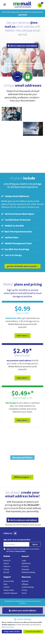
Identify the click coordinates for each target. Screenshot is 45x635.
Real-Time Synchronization (18, 231)
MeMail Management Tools (18, 243)
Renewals (25, 569)
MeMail (11, 601)
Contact (6, 587)
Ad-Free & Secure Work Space (19, 213)
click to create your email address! (23, 46)
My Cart (6, 572)
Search (6, 563)
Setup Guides (8, 590)
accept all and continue (33, 631)
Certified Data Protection (17, 219)
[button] (40, 5)
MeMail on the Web (14, 225)
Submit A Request (10, 593)
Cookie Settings (28, 587)
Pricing (6, 569)
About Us (6, 560)
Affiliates (25, 584)
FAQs (5, 584)
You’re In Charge (13, 255)
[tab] (22, 196)
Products (25, 566)
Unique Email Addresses (16, 196)
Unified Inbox (11, 237)
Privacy (24, 590)
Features (6, 566)
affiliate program (22, 477)
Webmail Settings (28, 572)
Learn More (22, 335)
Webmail (25, 581)
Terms (24, 593)
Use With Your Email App (16, 249)
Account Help (8, 581)
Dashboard (26, 563)
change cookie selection (12, 631)
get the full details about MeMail (22, 266)
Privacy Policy (31, 601)
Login (24, 560)
